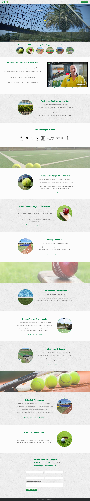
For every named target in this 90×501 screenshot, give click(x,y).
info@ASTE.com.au (49, 463)
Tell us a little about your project (33, 481)
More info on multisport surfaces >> (55, 254)
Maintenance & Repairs (55, 349)
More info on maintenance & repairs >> (55, 364)
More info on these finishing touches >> (35, 334)
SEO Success (51, 499)
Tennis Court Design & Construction (55, 176)
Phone (46, 470)
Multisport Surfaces (55, 240)
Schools (60, 45)
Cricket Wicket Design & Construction (34, 207)
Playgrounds (49, 45)
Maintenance (70, 45)
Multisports (40, 45)
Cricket (30, 45)
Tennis (20, 45)
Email (27, 476)
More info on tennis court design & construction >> (55, 192)
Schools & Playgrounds (34, 400)
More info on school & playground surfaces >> (34, 417)
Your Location (48, 476)
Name (28, 470)
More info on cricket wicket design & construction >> (35, 224)
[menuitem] (46, 2)
